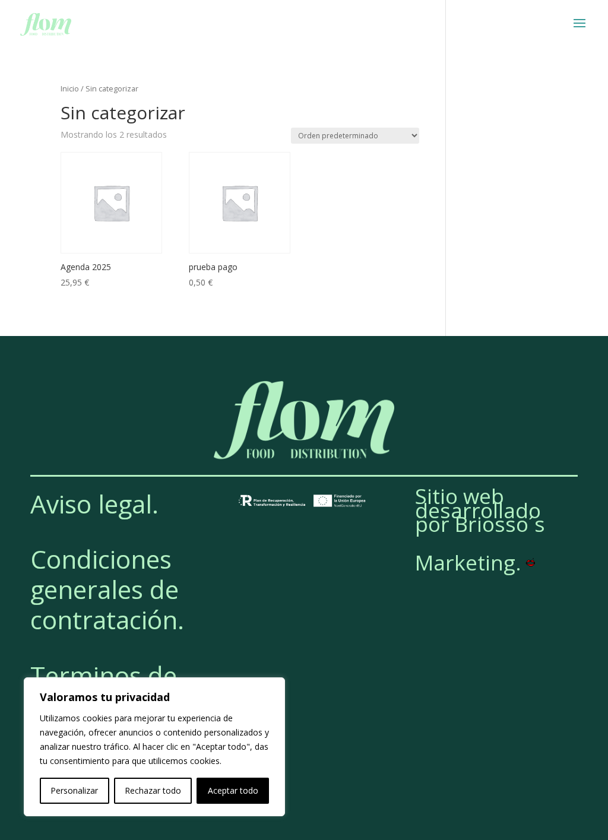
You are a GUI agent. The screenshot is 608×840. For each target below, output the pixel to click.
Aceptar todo (233, 790)
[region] (154, 746)
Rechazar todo (153, 790)
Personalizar (74, 790)
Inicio (70, 88)
